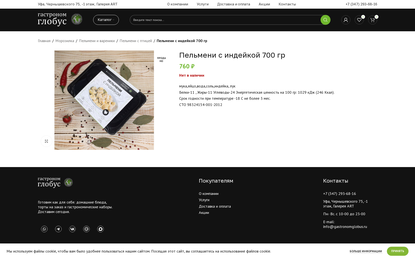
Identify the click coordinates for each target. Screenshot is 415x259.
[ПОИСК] (325, 20)
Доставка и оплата (215, 206)
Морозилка (64, 40)
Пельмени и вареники (97, 40)
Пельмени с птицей (136, 40)
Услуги (204, 199)
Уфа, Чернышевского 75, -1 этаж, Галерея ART (345, 203)
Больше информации (366, 251)
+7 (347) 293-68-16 (361, 4)
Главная (44, 40)
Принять (397, 251)
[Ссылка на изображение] (55, 182)
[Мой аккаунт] (346, 20)
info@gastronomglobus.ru (345, 226)
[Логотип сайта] (60, 19)
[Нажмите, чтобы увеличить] (46, 141)
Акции (204, 212)
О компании (209, 193)
